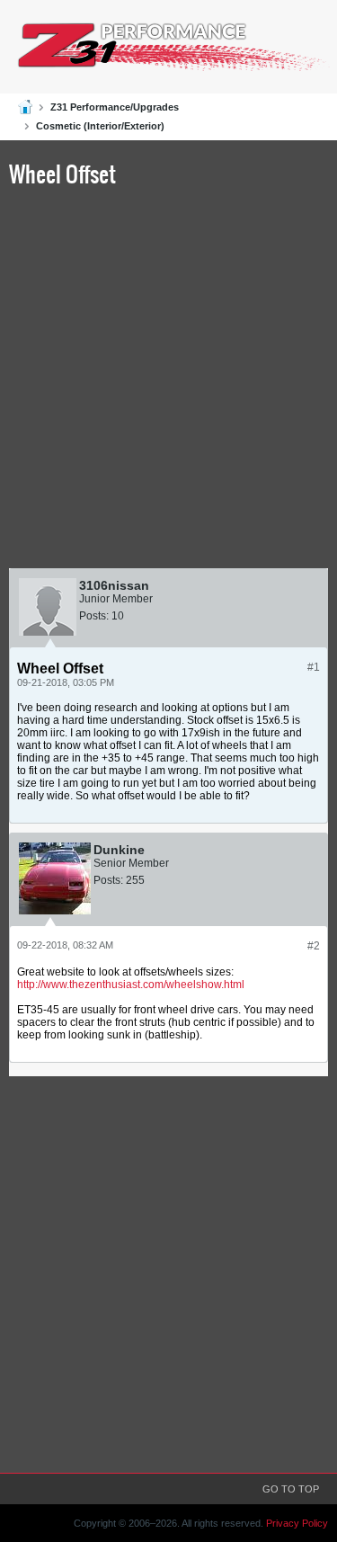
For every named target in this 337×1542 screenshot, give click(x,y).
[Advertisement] (168, 381)
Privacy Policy (297, 1523)
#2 (313, 946)
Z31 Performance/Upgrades (114, 107)
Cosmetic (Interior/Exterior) (100, 125)
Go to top (290, 1489)
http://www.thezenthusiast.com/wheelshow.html (130, 984)
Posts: (94, 616)
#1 (313, 667)
